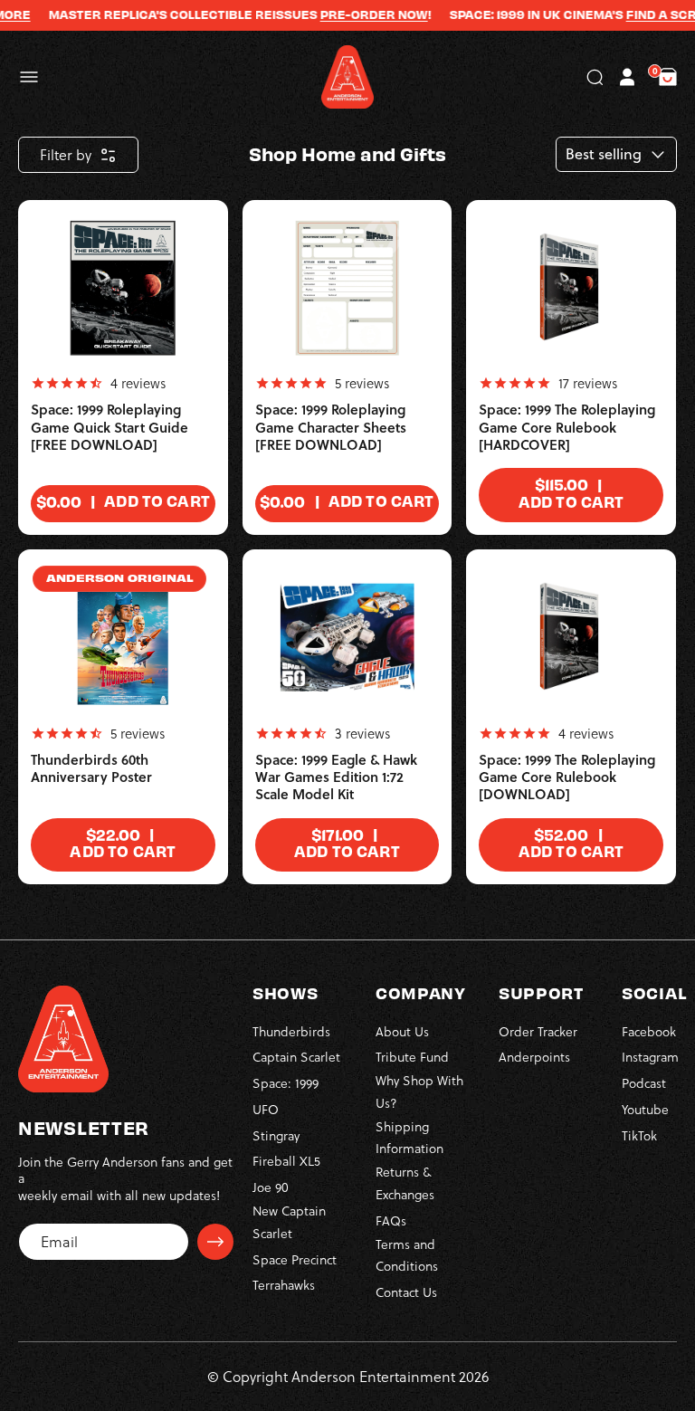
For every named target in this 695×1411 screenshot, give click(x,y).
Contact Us (406, 1291)
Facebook (649, 1031)
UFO (265, 1109)
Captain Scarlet (296, 1056)
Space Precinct (294, 1259)
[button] (29, 77)
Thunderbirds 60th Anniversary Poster (91, 769)
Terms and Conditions (407, 1255)
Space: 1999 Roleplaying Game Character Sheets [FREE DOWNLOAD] (330, 427)
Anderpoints (534, 1056)
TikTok (639, 1135)
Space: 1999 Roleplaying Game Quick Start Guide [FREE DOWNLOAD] (109, 427)
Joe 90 (270, 1186)
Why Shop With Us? (419, 1091)
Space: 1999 (285, 1082)
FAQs (391, 1220)
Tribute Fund (412, 1056)
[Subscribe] (215, 1242)
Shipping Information (409, 1137)
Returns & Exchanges (405, 1183)
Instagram (650, 1056)
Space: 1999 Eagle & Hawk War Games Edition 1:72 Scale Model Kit (336, 777)
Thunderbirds (291, 1031)
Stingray (276, 1135)
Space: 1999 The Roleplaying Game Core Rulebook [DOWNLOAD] (567, 777)
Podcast (644, 1082)
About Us (402, 1031)
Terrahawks (283, 1284)
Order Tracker (538, 1031)
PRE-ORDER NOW (360, 14)
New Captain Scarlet (289, 1222)
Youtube (645, 1109)
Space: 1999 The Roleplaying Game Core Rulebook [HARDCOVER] (567, 427)
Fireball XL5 (286, 1160)
